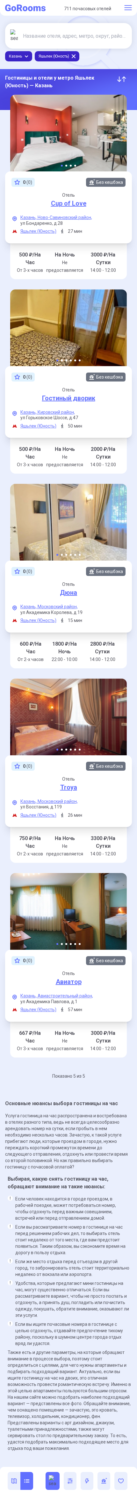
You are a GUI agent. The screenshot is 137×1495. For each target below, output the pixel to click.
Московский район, (58, 606)
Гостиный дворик (68, 398)
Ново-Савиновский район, (65, 217)
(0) (27, 182)
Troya (68, 787)
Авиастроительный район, (65, 995)
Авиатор (69, 982)
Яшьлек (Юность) (38, 231)
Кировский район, (56, 412)
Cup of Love (68, 203)
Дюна (68, 592)
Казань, (29, 217)
